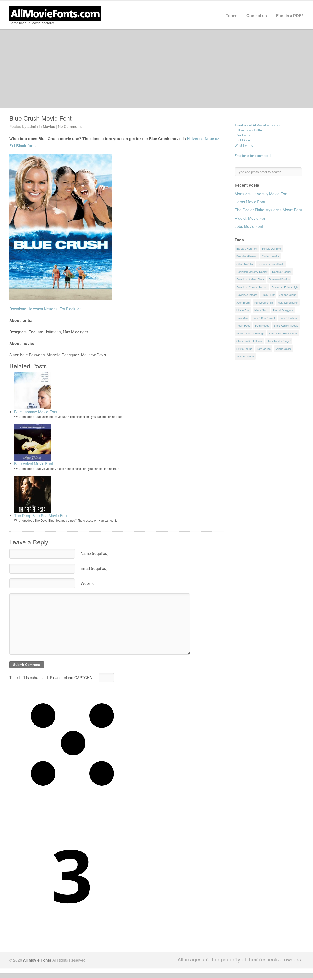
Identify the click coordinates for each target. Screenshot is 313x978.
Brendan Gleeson (246, 256)
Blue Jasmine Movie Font (35, 411)
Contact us (256, 16)
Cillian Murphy (244, 264)
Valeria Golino (283, 349)
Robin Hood (243, 325)
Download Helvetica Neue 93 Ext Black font (46, 308)
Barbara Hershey (246, 248)
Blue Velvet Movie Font (33, 463)
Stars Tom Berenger (279, 341)
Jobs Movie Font (249, 226)
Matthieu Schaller (288, 302)
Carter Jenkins (270, 256)
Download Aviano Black (250, 279)
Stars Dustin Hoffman (249, 341)
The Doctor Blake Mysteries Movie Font (268, 209)
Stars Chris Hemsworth (283, 333)
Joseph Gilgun (287, 295)
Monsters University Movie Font (261, 193)
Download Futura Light (285, 287)
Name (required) (95, 553)
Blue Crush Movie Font (40, 118)
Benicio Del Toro (271, 248)
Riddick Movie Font (251, 218)
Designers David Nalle (271, 264)
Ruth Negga (262, 325)
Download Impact (246, 295)
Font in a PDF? (290, 16)
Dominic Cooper (281, 272)
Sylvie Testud (244, 349)
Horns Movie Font (250, 201)
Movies (49, 126)
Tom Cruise (264, 349)
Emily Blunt (268, 295)
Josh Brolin (243, 302)
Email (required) (94, 568)
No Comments (70, 126)
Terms (231, 16)
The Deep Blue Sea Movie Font (41, 515)
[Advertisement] (156, 68)
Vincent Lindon (245, 356)
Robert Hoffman (288, 318)
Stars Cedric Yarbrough (250, 333)
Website (88, 583)
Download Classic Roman (251, 287)
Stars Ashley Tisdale (286, 325)
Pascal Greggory (283, 310)
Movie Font (243, 310)
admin (32, 126)
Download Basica (279, 279)
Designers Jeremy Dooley (252, 272)
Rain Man (242, 318)
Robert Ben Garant (263, 318)
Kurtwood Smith (263, 302)
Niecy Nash (261, 310)
